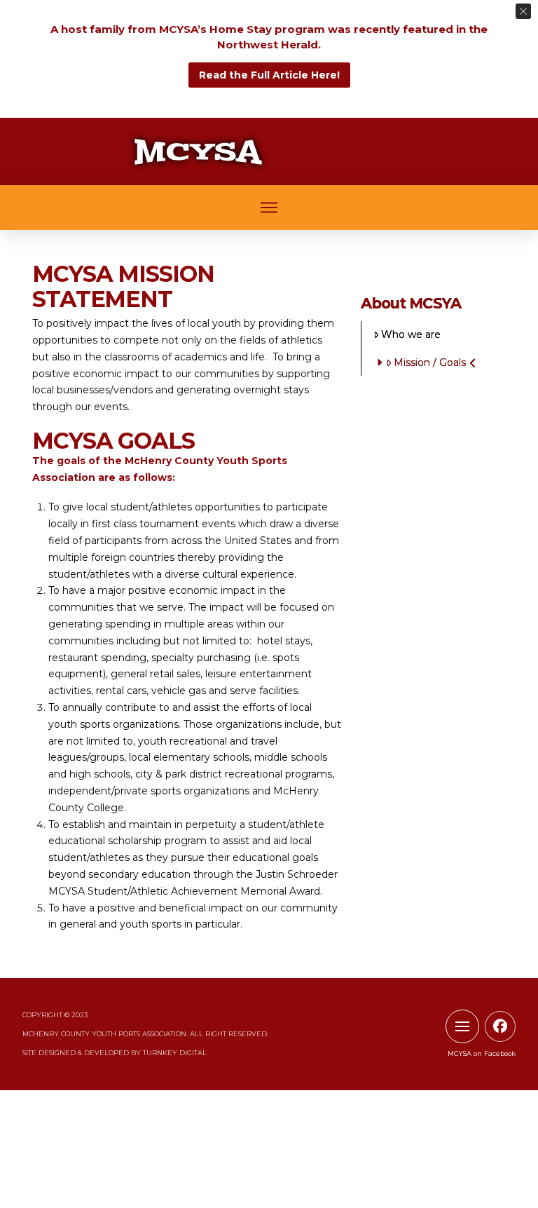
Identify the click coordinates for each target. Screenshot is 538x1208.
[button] (269, 208)
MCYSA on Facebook (482, 1053)
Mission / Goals (430, 362)
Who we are (411, 334)
